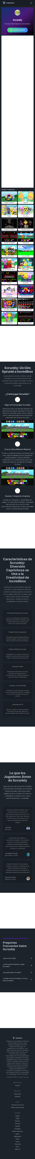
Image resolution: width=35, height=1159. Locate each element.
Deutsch (17, 1121)
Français (17, 1123)
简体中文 (17, 1149)
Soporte (17, 1085)
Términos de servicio (17, 1105)
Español (17, 1126)
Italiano (17, 1134)
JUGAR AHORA (19, 30)
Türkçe (17, 1141)
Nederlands (17, 1136)
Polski (17, 1139)
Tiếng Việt (18, 1144)
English (17, 1116)
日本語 (17, 1118)
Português (17, 1128)
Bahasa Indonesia (17, 1131)
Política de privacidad (17, 1107)
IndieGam (17, 1096)
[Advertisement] (17, 112)
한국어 (17, 1146)
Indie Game (17, 1094)
